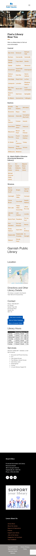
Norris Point (11, 219)
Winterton (18, 152)
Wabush (10, 240)
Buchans (10, 57)
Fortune (18, 121)
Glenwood (27, 65)
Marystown (11, 132)
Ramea (26, 224)
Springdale (27, 94)
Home (23, 547)
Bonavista (11, 112)
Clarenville (19, 116)
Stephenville (11, 235)
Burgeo (18, 190)
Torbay (25, 142)
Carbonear (11, 116)
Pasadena (19, 219)
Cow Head (19, 201)
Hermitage (11, 79)
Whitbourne (11, 152)
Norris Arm (19, 89)
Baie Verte (11, 53)
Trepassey (11, 147)
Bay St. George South (10, 190)
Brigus (17, 112)
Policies (10, 530)
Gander (10, 65)
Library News (11, 524)
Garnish (25, 121)
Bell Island (26, 107)
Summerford (19, 98)
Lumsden (18, 83)
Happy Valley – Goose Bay (19, 208)
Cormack (26, 196)
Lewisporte (11, 83)
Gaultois (18, 65)
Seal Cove (19, 94)
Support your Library (13, 533)
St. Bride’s (11, 142)
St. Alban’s (11, 98)
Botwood (18, 53)
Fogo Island (19, 61)
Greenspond (27, 70)
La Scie (26, 79)
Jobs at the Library (13, 535)
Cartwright (11, 196)
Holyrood (25, 126)
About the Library (12, 526)
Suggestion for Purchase (15, 537)
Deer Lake (11, 207)
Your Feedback (12, 539)
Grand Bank (11, 126)
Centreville (27, 57)
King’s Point (19, 79)
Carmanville (19, 57)
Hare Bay (18, 75)
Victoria (25, 147)
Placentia (10, 137)
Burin (24, 112)
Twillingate (27, 98)
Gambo (26, 61)
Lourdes (26, 214)
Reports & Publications (14, 528)
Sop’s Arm (19, 230)
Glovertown (11, 70)
